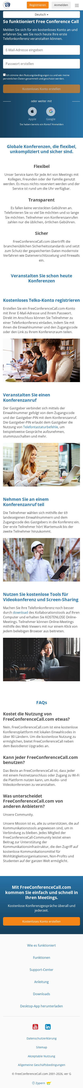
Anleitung (41, 982)
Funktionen (41, 957)
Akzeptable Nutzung (41, 1056)
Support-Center (41, 969)
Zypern (40, 1083)
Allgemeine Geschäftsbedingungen (41, 1065)
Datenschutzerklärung (42, 1038)
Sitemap (41, 1047)
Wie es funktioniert (41, 945)
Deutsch (41, 14)
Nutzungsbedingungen (36, 75)
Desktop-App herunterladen (41, 1006)
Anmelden (61, 5)
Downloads (41, 994)
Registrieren (37, 5)
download (20, 612)
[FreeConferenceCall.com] (6, 5)
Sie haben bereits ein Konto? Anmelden (41, 124)
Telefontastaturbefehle (40, 427)
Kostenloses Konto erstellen (41, 89)
